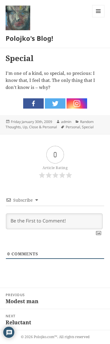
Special (88, 126)
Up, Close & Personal (40, 126)
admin (66, 121)
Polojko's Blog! (29, 38)
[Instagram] (77, 103)
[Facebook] (33, 103)
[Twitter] (55, 103)
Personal (73, 126)
